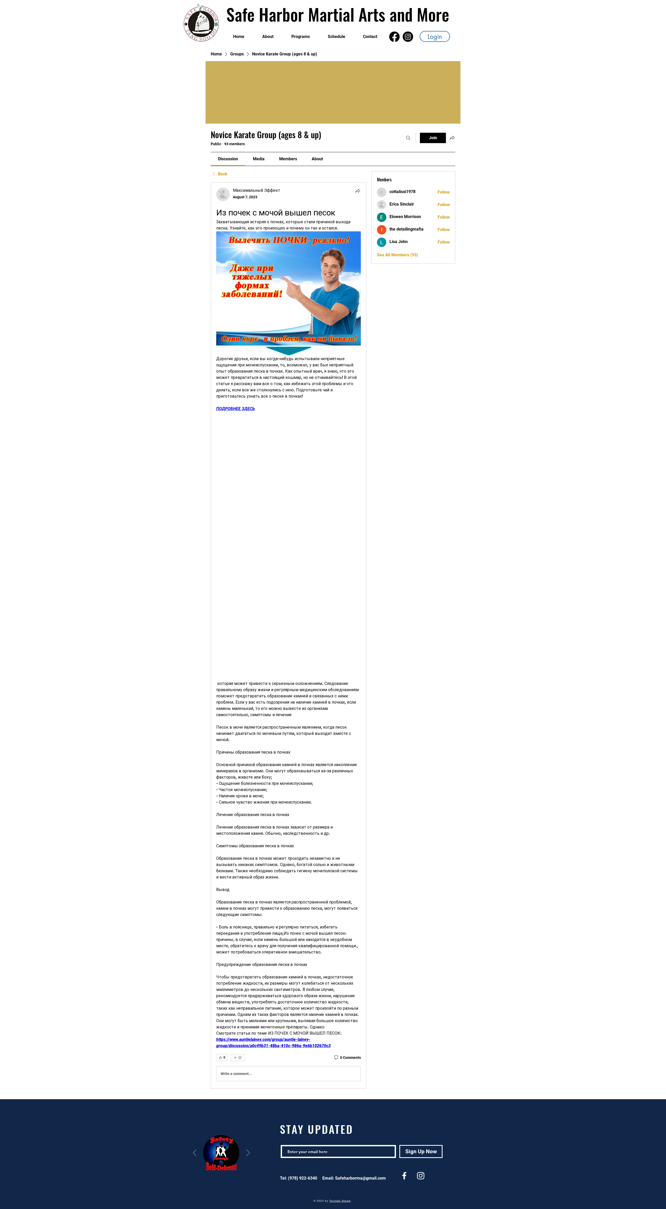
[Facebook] (394, 36)
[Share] (358, 191)
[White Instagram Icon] (421, 1176)
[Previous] (194, 1153)
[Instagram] (408, 36)
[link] (228, 158)
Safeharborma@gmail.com (360, 1178)
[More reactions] (238, 1057)
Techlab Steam (340, 1200)
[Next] (248, 1153)
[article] (288, 635)
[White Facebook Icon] (404, 1176)
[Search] (408, 138)
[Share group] (452, 138)
